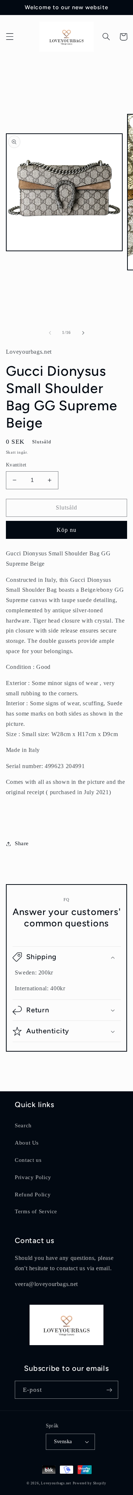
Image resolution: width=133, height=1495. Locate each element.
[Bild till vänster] (50, 333)
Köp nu (66, 530)
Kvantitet (16, 465)
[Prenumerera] (109, 1390)
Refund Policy (33, 1194)
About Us (27, 1143)
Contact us (28, 1160)
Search (23, 1125)
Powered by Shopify (89, 1483)
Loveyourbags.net (56, 1483)
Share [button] (22, 843)
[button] (9, 36)
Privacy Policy (33, 1177)
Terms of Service (36, 1211)
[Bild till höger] (83, 333)
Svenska (63, 1441)
